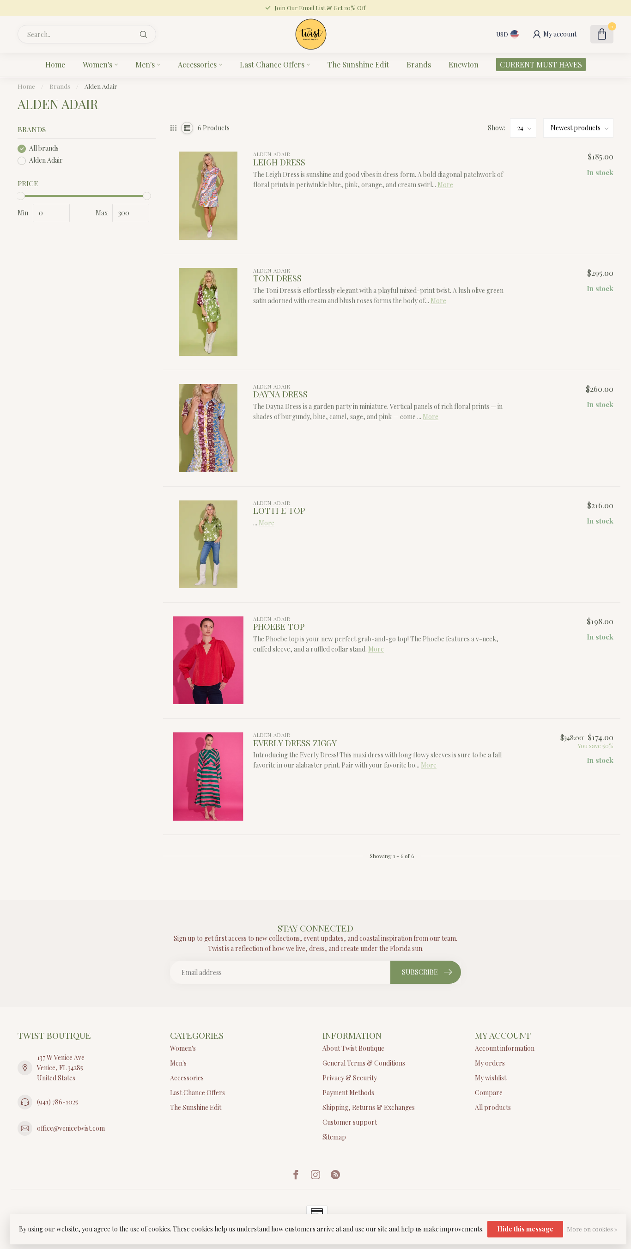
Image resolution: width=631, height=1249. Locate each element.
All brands (44, 148)
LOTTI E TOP (279, 511)
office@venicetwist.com (71, 1128)
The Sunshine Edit (358, 64)
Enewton (464, 64)
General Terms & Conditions (363, 1063)
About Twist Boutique (353, 1048)
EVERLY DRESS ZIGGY (295, 743)
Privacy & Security (349, 1077)
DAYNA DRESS (280, 394)
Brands (419, 64)
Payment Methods (348, 1092)
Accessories (197, 64)
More (445, 184)
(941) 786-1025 (57, 1101)
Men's (145, 64)
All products (493, 1107)
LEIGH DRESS (279, 162)
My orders (490, 1063)
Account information (504, 1048)
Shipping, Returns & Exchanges (368, 1107)
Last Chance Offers (272, 64)
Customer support (349, 1122)
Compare (489, 1092)
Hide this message (525, 1229)
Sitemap (334, 1137)
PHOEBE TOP (278, 626)
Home (55, 64)
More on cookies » (592, 1229)
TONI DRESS (277, 278)
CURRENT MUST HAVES (541, 64)
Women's (97, 64)
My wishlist (490, 1077)
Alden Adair (101, 86)
